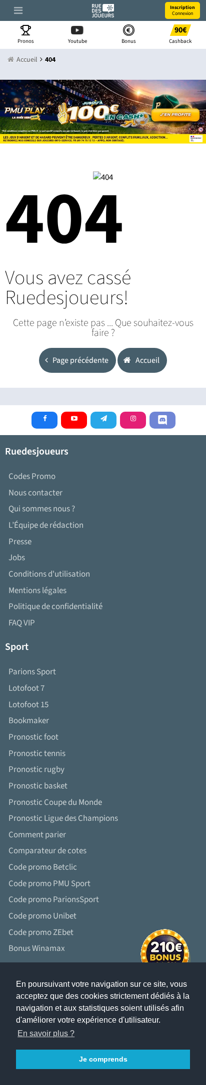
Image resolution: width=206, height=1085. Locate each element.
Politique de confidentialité (55, 607)
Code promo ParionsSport (53, 900)
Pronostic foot (33, 737)
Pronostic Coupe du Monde (55, 802)
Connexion (182, 10)
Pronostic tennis (37, 754)
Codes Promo (32, 476)
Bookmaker (28, 721)
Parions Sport (32, 672)
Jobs (16, 558)
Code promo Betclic (42, 867)
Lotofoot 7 (26, 688)
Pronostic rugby (36, 769)
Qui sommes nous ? (41, 509)
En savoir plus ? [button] (46, 1033)
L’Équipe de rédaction (46, 525)
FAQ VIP (21, 623)
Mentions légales (37, 591)
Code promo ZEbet (41, 932)
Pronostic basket (38, 786)
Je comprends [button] (103, 1059)
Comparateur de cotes (47, 851)
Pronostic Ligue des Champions (63, 818)
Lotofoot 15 (28, 705)
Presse (20, 542)
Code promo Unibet (42, 916)
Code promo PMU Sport (49, 884)
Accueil (147, 360)
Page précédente (79, 360)
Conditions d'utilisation (49, 574)
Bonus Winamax (36, 948)
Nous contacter (35, 493)
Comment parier (37, 835)
